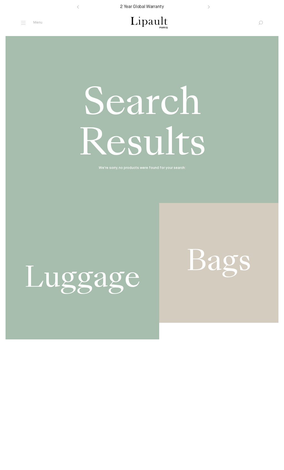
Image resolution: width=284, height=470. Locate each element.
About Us (87, 427)
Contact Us (151, 427)
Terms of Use (93, 464)
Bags (22, 427)
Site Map (165, 464)
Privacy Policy (131, 464)
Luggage (25, 433)
